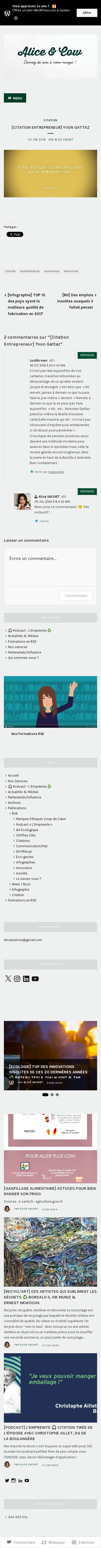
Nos (14, 734)
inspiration (51, 271)
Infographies (25, 862)
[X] (8, 979)
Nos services (17, 647)
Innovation (24, 868)
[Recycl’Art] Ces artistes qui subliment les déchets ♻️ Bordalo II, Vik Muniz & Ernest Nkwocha (50, 1297)
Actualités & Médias (23, 636)
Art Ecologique (27, 830)
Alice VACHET (64, 139)
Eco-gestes (25, 857)
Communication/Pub (32, 846)
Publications (17, 808)
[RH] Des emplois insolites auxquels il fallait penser (75, 301)
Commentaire (76, 595)
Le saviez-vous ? (28, 879)
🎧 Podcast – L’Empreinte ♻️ (29, 630)
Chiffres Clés (26, 835)
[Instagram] (17, 979)
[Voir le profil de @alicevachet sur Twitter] (7, 1480)
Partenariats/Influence (24, 652)
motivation (71, 271)
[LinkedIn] (26, 979)
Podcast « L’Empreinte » (34, 824)
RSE (15, 813)
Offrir (87, 13)
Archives (14, 803)
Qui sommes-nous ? (23, 658)
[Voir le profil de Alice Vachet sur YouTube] (26, 1480)
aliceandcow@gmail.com (23, 940)
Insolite (21, 873)
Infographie (20, 889)
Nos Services (18, 781)
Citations (23, 841)
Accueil (13, 775)
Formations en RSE (22, 641)
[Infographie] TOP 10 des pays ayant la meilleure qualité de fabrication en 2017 (26, 304)
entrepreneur (30, 271)
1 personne (56, 472)
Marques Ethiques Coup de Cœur (41, 819)
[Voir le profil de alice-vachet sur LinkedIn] (20, 1480)
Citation (50, 120)
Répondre (87, 355)
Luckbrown (38, 360)
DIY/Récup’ (24, 851)
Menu (17, 98)
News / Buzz (21, 884)
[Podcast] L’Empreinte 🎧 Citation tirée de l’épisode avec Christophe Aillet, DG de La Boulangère (48, 1433)
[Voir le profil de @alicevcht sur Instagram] (13, 1480)
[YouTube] (35, 979)
